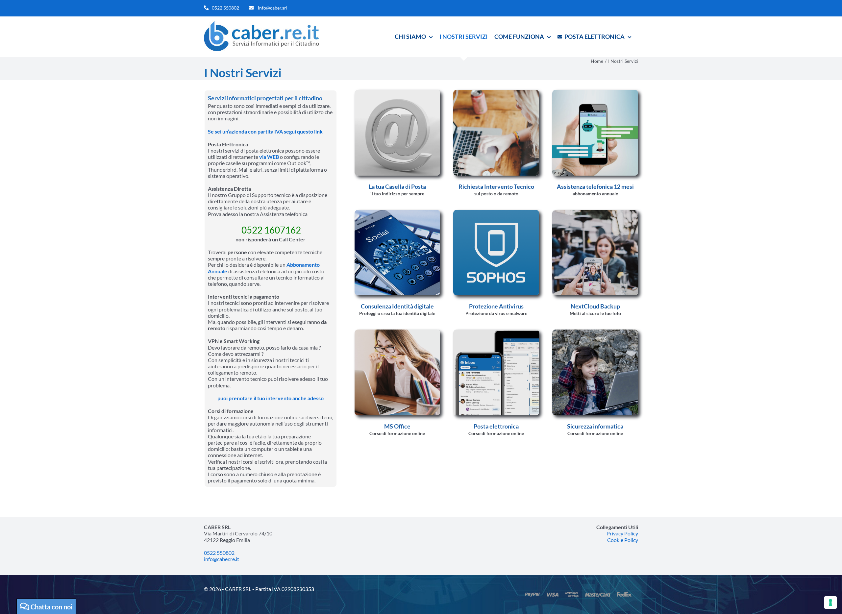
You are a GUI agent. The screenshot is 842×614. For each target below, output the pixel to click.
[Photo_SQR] (595, 212)
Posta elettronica (496, 426)
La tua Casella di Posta (397, 186)
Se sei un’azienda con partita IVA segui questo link (265, 131)
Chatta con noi (50, 607)
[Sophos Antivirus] (496, 212)
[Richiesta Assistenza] (496, 92)
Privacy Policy (622, 533)
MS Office (397, 426)
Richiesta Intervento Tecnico (496, 186)
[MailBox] (496, 332)
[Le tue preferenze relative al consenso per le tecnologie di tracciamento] (830, 602)
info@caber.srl (272, 8)
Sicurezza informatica (595, 426)
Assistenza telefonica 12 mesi (595, 186)
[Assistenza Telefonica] (595, 92)
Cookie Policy (622, 540)
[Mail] (397, 92)
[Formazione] (397, 332)
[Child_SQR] (595, 332)
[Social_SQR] (397, 212)
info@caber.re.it (221, 559)
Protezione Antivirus (496, 306)
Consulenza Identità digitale (397, 306)
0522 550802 (225, 8)
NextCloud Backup (595, 306)
